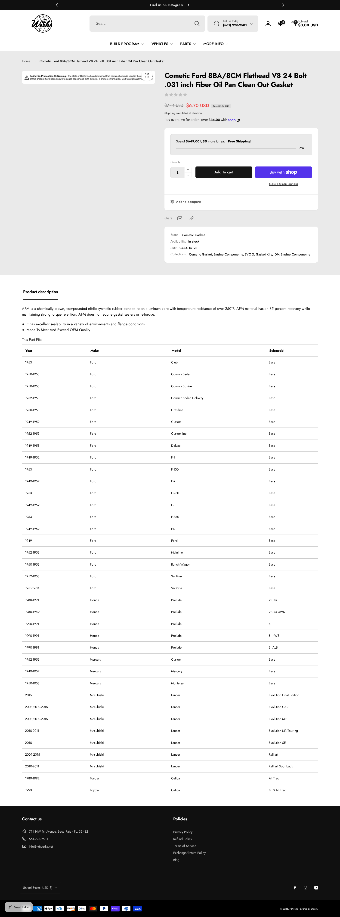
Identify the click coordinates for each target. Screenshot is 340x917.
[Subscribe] (250, 476)
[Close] (267, 405)
